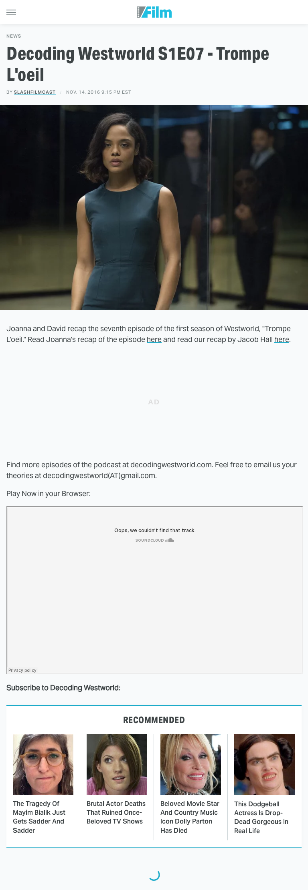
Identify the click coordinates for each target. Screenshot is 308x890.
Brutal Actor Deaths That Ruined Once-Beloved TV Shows (116, 813)
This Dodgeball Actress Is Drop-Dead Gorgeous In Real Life (261, 817)
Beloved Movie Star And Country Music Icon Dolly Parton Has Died (189, 817)
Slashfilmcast (35, 92)
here (154, 339)
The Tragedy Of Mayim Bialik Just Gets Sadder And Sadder (39, 817)
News (13, 36)
